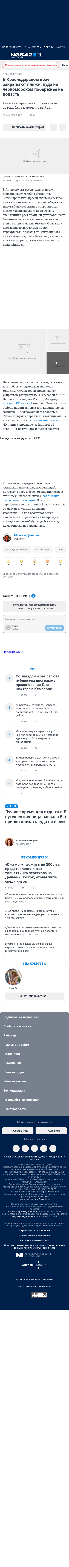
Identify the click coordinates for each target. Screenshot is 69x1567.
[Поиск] (48, 55)
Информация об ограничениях (34, 1230)
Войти (15, 629)
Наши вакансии (15, 1081)
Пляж (61, 549)
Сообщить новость (17, 1026)
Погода (49, 47)
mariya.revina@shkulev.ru (23, 1216)
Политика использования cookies (34, 1235)
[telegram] (16, 1148)
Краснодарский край (17, 549)
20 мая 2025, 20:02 (12, 115)
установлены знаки (43, 420)
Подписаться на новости (21, 1017)
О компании (12, 1063)
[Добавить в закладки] (53, 127)
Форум (60, 47)
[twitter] (43, 1148)
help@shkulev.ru (42, 1199)
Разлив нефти (42, 549)
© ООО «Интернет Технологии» (34, 1286)
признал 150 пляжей (17, 403)
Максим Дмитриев (27, 535)
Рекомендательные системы (34, 1240)
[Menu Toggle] (4, 55)
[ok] (34, 1148)
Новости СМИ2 (13, 652)
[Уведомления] (56, 55)
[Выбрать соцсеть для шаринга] (62, 127)
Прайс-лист (12, 1054)
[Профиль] (65, 55)
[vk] (25, 1148)
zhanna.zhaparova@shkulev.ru (23, 1211)
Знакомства (33, 47)
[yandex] (52, 1148)
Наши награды (14, 1072)
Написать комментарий (28, 127)
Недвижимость (12, 47)
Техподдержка (14, 1090)
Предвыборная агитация (21, 1099)
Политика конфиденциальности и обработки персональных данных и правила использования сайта (34, 1246)
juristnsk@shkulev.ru (39, 1196)
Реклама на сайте (16, 1044)
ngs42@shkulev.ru (50, 1191)
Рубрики (10, 1035)
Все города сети (15, 1109)
